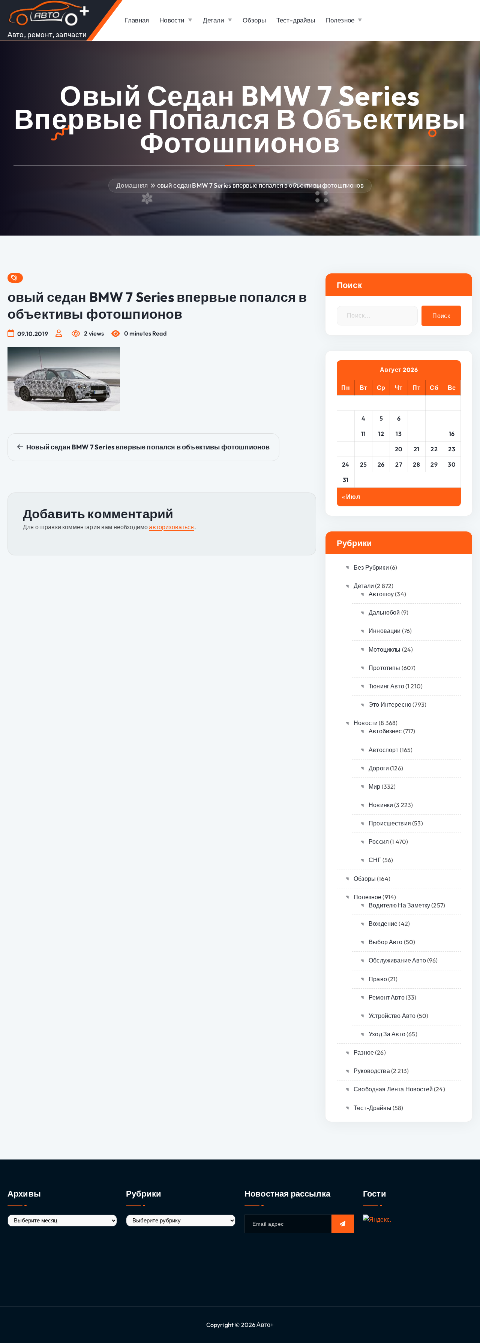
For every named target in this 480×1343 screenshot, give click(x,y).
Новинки (381, 805)
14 (416, 433)
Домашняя (132, 185)
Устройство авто (392, 1015)
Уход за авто (387, 1034)
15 (434, 433)
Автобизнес (385, 731)
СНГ (375, 860)
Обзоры (254, 20)
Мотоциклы (384, 649)
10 (345, 433)
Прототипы (384, 668)
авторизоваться (171, 527)
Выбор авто (386, 942)
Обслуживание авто (397, 960)
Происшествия (390, 823)
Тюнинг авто (386, 686)
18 (363, 449)
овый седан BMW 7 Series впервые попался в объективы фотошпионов (260, 185)
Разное (364, 1052)
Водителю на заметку (399, 905)
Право (378, 979)
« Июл (351, 496)
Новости (171, 20)
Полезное (340, 20)
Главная (137, 20)
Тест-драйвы (295, 20)
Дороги (379, 768)
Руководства (372, 1070)
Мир (374, 786)
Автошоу (381, 594)
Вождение (383, 923)
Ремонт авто (387, 997)
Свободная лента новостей (393, 1089)
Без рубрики (371, 567)
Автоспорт (383, 750)
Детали (214, 20)
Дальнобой (384, 612)
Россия (379, 841)
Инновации (384, 630)
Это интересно (390, 704)
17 (345, 449)
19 (381, 449)
